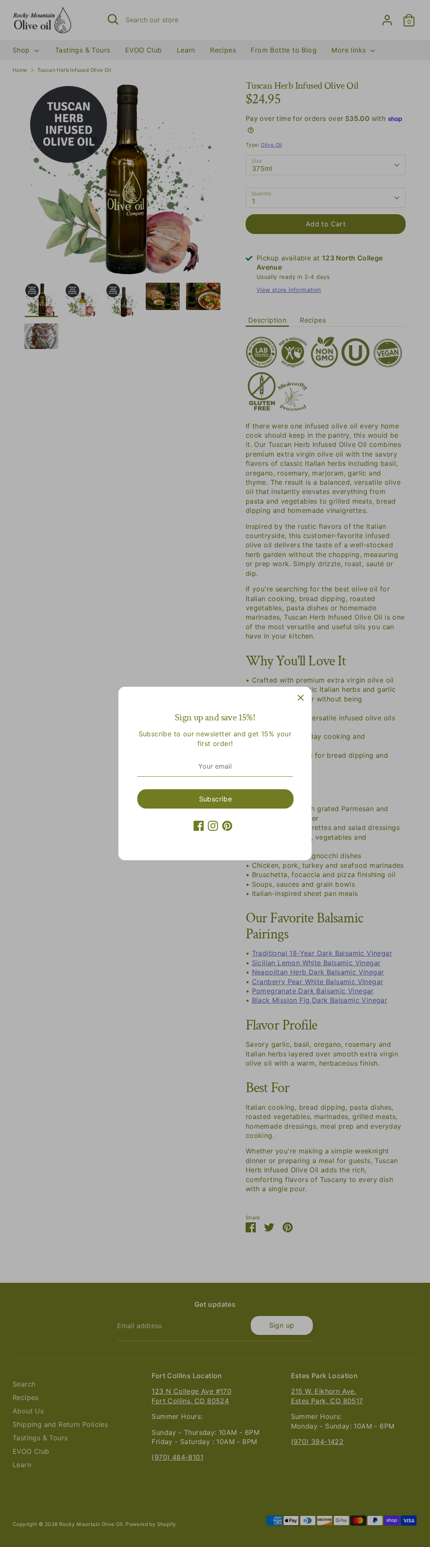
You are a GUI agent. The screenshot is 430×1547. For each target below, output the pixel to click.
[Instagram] (213, 826)
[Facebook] (199, 826)
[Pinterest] (227, 826)
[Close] (300, 697)
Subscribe (215, 799)
